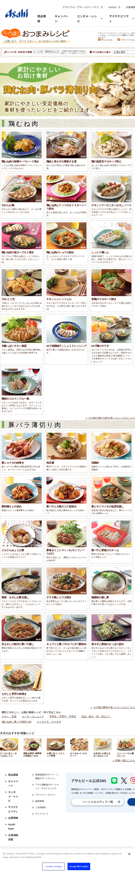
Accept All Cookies (78, 866)
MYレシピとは (106, 40)
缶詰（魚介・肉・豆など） (96, 716)
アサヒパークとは (127, 40)
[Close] (129, 854)
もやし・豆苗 (9, 716)
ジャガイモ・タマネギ (49, 721)
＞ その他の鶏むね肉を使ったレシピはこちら (110, 417)
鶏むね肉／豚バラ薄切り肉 (16, 721)
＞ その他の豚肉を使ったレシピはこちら (112, 707)
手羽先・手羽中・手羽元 (62, 716)
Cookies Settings (53, 866)
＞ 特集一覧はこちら (123, 760)
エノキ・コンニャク (33, 716)
